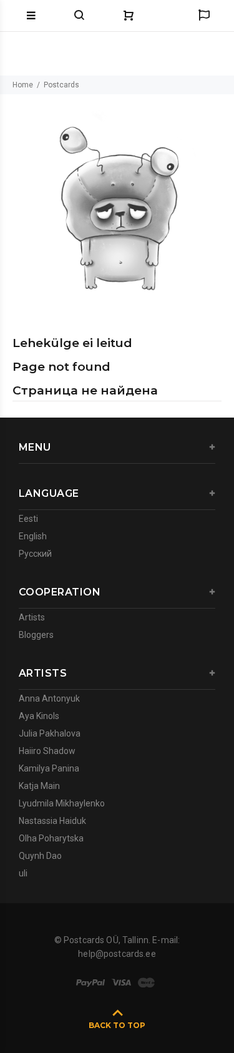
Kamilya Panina (49, 768)
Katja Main (39, 786)
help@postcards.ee (116, 954)
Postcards (61, 85)
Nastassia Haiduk (52, 821)
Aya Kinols (39, 716)
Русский (35, 554)
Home (22, 85)
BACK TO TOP (117, 1025)
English (33, 536)
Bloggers (36, 635)
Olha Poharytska (51, 838)
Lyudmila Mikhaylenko (62, 803)
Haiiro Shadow (47, 751)
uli (23, 873)
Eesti (28, 519)
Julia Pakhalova (49, 733)
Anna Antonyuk (49, 698)
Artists (32, 617)
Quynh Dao (40, 856)
